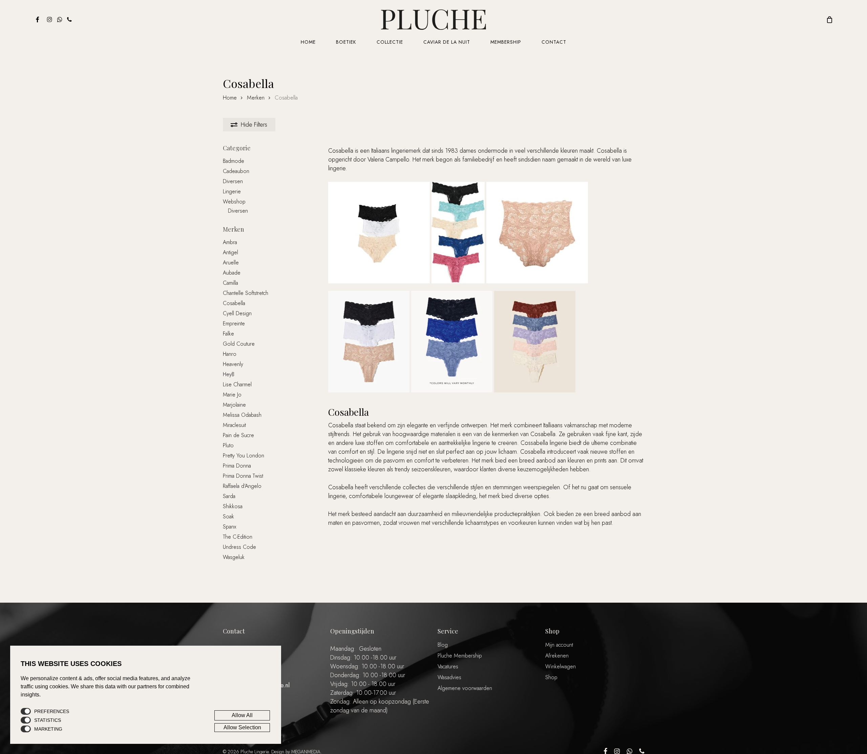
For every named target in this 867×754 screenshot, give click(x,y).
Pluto (228, 445)
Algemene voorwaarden (465, 688)
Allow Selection (242, 727)
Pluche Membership (460, 656)
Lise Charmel (237, 384)
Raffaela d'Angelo (242, 486)
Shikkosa (232, 506)
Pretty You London (243, 455)
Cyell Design (237, 313)
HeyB (228, 374)
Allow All (242, 715)
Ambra (230, 242)
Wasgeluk (234, 557)
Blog (443, 645)
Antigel (230, 252)
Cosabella (234, 303)
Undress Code (239, 547)
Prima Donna (237, 466)
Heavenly (233, 364)
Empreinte (234, 323)
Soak (228, 516)
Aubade (231, 273)
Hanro (229, 354)
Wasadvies (449, 677)
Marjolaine (234, 405)
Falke (228, 334)
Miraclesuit (234, 425)
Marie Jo (232, 394)
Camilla (230, 283)
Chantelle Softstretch (245, 293)
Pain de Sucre (238, 435)
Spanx (229, 527)
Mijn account (559, 645)
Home (230, 97)
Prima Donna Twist (243, 476)
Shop (551, 677)
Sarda (229, 496)
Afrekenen (557, 656)
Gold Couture (239, 344)
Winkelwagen (560, 666)
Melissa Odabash (242, 415)
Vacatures (448, 666)
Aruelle (231, 262)
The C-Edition (237, 537)
